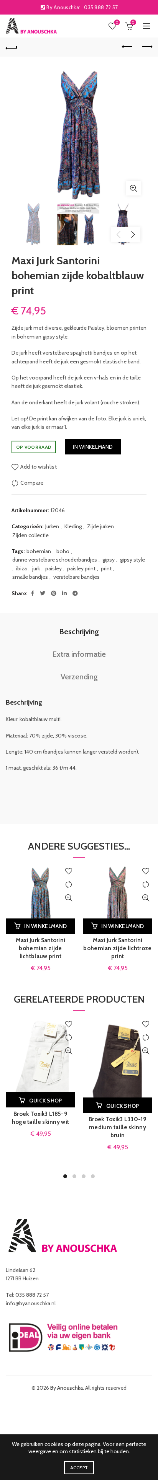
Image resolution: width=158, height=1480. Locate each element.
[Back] (11, 47)
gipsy (108, 559)
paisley (53, 568)
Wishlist (117, 22)
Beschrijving (79, 631)
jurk (36, 568)
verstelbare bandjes (76, 576)
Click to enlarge (133, 188)
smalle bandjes (30, 576)
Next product (146, 47)
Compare (31, 482)
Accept (79, 1467)
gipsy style (132, 559)
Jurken (52, 526)
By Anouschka (66, 1387)
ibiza (21, 568)
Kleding (73, 526)
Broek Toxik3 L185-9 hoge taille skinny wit (40, 1117)
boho (62, 551)
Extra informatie (79, 654)
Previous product (127, 47)
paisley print (81, 568)
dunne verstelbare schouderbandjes (54, 559)
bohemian (38, 551)
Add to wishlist (38, 466)
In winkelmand (93, 446)
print (106, 568)
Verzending (79, 676)
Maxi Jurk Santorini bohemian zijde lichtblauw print (41, 948)
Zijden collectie (30, 535)
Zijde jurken (100, 526)
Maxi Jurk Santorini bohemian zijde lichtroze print (117, 948)
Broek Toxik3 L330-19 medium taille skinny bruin (117, 1127)
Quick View (68, 898)
